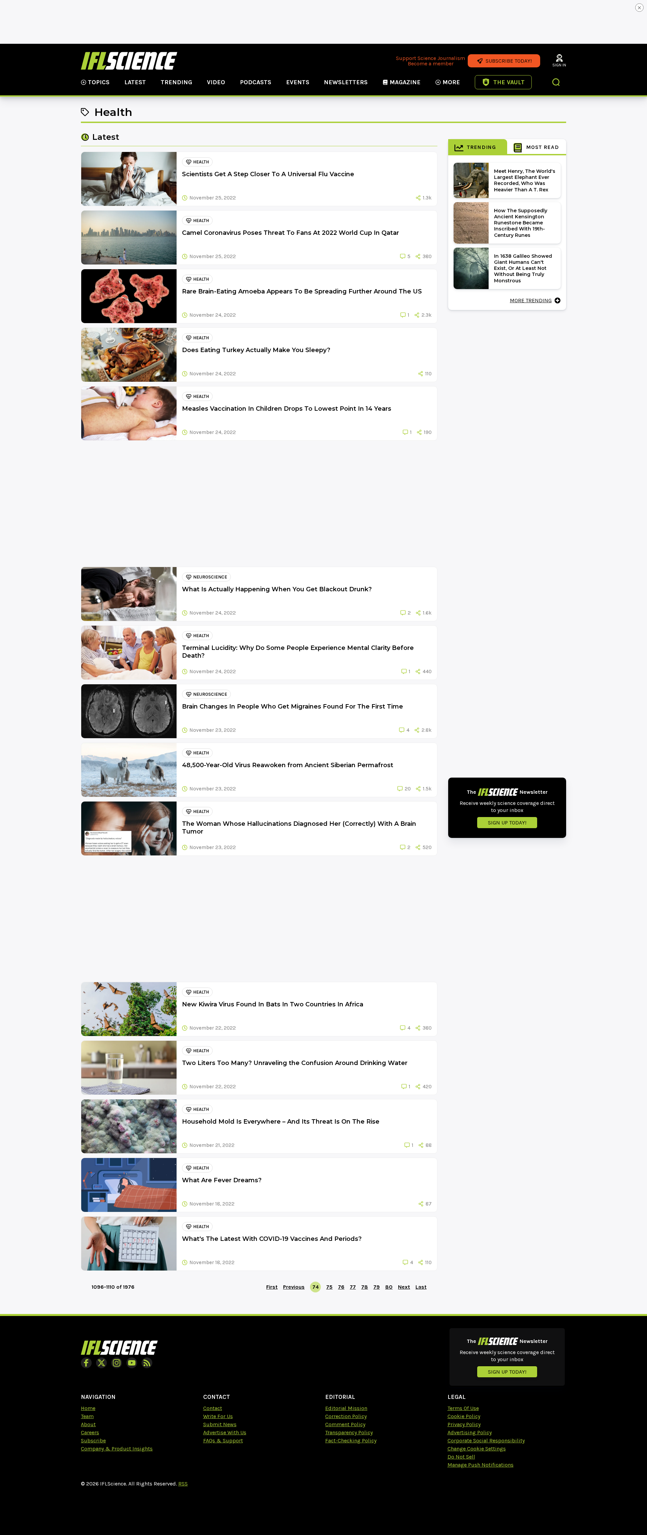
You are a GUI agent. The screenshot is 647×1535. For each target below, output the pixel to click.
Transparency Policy (349, 1432)
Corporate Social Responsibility (486, 1440)
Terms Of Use (463, 1408)
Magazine (405, 82)
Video (216, 82)
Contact (212, 1408)
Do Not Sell (461, 1456)
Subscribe (93, 1440)
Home (88, 1408)
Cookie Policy (464, 1416)
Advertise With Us (224, 1432)
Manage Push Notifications (481, 1465)
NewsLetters (346, 82)
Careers (90, 1432)
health (201, 161)
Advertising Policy (470, 1432)
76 (341, 1287)
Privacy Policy (464, 1424)
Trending (176, 82)
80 (389, 1287)
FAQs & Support (223, 1440)
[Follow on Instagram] (116, 1362)
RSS (183, 1483)
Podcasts (255, 82)
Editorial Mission (346, 1408)
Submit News (220, 1424)
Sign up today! (507, 822)
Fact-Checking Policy (350, 1440)
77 (353, 1287)
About (88, 1424)
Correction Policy (346, 1416)
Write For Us (218, 1416)
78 (364, 1287)
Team (87, 1416)
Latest (135, 82)
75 (329, 1287)
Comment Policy (345, 1424)
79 (376, 1287)
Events (297, 82)
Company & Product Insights (117, 1448)
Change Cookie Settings (477, 1448)
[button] (556, 83)
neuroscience (210, 576)
